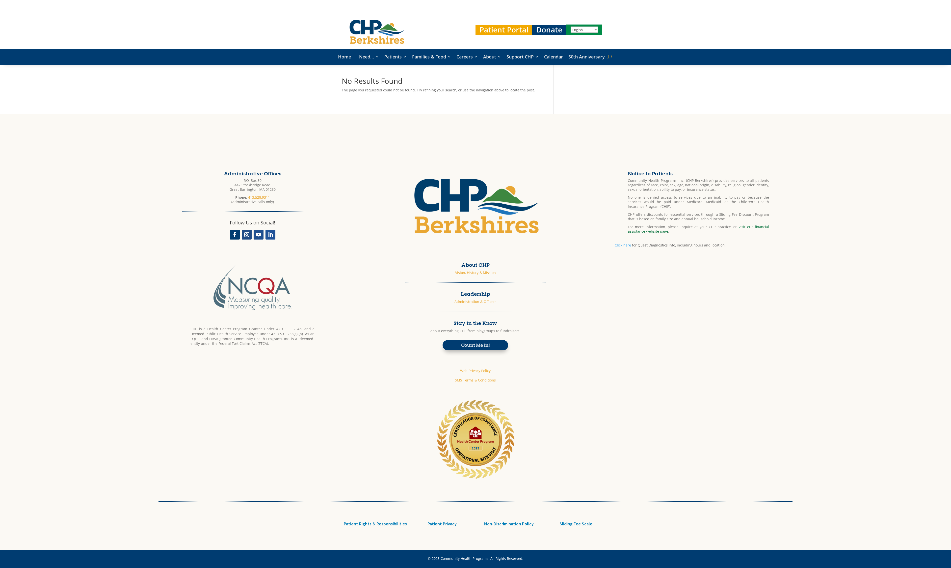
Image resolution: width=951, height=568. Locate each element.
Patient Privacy (442, 524)
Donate (549, 30)
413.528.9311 (259, 197)
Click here (623, 245)
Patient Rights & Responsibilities (375, 524)
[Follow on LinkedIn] (270, 235)
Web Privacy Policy (475, 370)
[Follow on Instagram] (247, 235)
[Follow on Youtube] (259, 235)
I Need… (365, 57)
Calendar (553, 57)
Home (344, 57)
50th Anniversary (586, 57)
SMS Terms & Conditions (475, 380)
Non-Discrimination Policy (509, 524)
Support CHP (520, 57)
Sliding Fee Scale (575, 524)
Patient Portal (503, 30)
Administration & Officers (475, 301)
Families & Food (429, 57)
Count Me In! (475, 345)
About (489, 57)
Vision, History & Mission (475, 272)
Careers (464, 57)
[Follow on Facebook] (235, 235)
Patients (393, 57)
